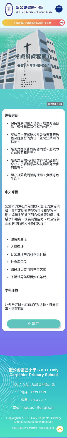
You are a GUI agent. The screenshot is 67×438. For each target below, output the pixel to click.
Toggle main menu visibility (59, 8)
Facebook (19, 22)
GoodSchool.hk (46, 428)
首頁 (24, 65)
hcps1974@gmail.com (38, 407)
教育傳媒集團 (30, 428)
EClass (40, 22)
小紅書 (47, 22)
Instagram (30, 22)
